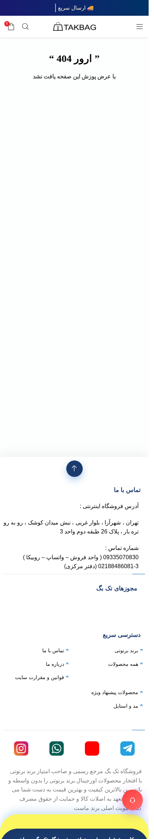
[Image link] (74, 603)
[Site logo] (74, 26)
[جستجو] (25, 26)
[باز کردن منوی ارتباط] (132, 800)
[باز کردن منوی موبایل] (140, 26)
